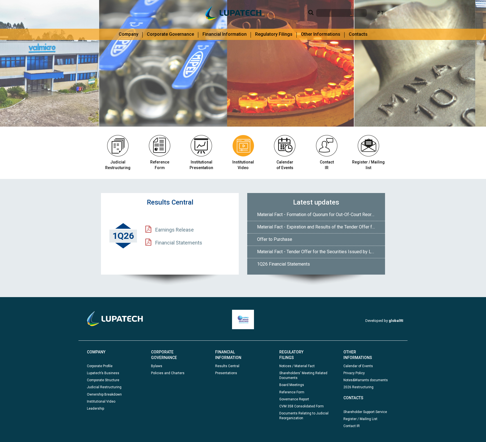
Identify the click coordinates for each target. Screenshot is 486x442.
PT (380, 13)
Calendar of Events (358, 366)
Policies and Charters (167, 373)
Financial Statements (178, 243)
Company (128, 34)
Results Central (227, 366)
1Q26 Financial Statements (283, 264)
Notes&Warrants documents (365, 380)
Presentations (226, 373)
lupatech (233, 13)
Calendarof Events (284, 165)
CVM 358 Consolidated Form (301, 406)
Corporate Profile (99, 366)
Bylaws (156, 366)
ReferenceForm (159, 165)
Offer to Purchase (274, 239)
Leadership (95, 408)
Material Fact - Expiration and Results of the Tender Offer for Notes (318, 227)
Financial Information (224, 34)
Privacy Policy (354, 373)
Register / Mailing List (360, 419)
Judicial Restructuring (117, 165)
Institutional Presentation (201, 165)
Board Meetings (291, 385)
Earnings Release (174, 230)
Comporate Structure (103, 380)
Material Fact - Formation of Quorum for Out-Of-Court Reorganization (318, 214)
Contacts (358, 34)
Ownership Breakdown (104, 394)
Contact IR (351, 426)
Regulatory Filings (273, 34)
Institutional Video (243, 165)
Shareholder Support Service (365, 412)
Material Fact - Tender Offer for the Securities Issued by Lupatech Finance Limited (318, 251)
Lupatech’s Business (103, 373)
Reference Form (291, 392)
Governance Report (294, 399)
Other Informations (320, 34)
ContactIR (327, 165)
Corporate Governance (170, 34)
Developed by (384, 320)
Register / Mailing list (368, 165)
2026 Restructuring (358, 387)
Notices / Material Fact (297, 366)
